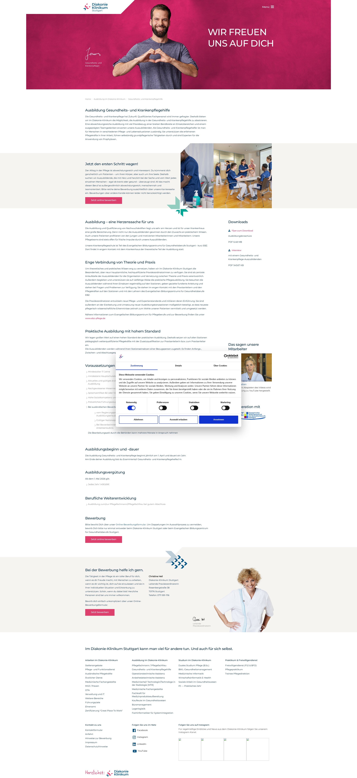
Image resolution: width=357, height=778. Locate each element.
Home (88, 99)
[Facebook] (134, 731)
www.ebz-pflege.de (95, 318)
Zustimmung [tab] (137, 365)
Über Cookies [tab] (220, 365)
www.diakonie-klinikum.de (97, 7)
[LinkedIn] (134, 745)
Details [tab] (178, 365)
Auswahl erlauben (178, 419)
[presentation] (188, 167)
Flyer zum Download (242, 230)
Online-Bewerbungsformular (131, 524)
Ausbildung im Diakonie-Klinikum (109, 99)
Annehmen (218, 419)
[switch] (163, 408)
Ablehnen (138, 419)
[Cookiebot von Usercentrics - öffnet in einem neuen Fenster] (226, 356)
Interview (236, 250)
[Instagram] (134, 738)
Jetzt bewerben (100, 612)
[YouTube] (134, 751)
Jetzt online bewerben (103, 200)
